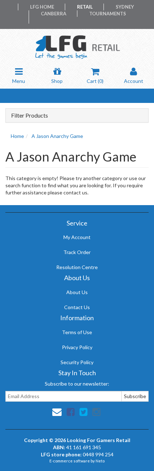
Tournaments (107, 13)
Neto (100, 460)
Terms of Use (77, 332)
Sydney (125, 7)
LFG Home (42, 7)
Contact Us (77, 307)
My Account (77, 237)
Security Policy (77, 362)
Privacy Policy (77, 347)
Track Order (77, 252)
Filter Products (29, 115)
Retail (85, 7)
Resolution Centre (77, 267)
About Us (77, 292)
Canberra (53, 13)
